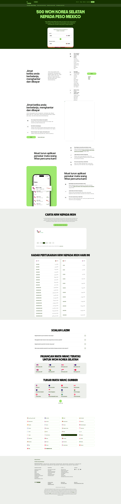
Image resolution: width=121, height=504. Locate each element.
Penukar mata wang (64, 471)
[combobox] (68, 35)
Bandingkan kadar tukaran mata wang (67, 476)
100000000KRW (38, 295)
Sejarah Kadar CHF (69, 464)
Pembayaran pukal (51, 475)
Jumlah (50, 33)
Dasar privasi (63, 482)
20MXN (64, 278)
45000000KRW (38, 287)
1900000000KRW (39, 305)
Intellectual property (51, 484)
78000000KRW (38, 292)
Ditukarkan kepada (52, 41)
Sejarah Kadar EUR (65, 463)
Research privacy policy (64, 470)
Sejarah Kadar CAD (78, 463)
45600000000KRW (39, 315)
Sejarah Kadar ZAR (50, 464)
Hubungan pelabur (37, 474)
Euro (62, 391)
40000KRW (38, 279)
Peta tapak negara (64, 483)
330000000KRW (38, 297)
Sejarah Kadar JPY (72, 463)
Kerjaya (36, 472)
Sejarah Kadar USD (63, 464)
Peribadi (36, 1)
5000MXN (64, 310)
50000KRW (38, 282)
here (50, 493)
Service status (37, 473)
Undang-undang (50, 482)
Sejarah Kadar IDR (75, 464)
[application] (43, 237)
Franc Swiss (38, 396)
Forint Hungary (77, 391)
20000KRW (38, 274)
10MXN (64, 274)
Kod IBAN (62, 474)
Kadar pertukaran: (37, 459)
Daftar (93, 1)
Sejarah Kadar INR (37, 464)
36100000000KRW (39, 313)
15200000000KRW (39, 310)
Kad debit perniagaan (51, 474)
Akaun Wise (49, 470)
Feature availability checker (39, 478)
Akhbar (36, 471)
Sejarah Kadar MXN (59, 463)
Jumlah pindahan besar (51, 472)
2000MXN (64, 305)
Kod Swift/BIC (63, 473)
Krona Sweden (64, 396)
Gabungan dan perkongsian (39, 475)
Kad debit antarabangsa (51, 471)
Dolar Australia (52, 387)
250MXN (64, 292)
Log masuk (88, 1)
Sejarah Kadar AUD (46, 463)
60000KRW (38, 284)
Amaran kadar (63, 475)
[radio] (37, 243)
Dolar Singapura (52, 391)
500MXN (64, 296)
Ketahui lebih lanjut (88, 77)
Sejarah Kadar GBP (53, 463)
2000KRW (37, 266)
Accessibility (36, 477)
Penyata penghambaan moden (79, 483)
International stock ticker (65, 472)
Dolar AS (37, 387)
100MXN (64, 287)
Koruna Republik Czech (53, 396)
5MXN (64, 269)
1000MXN (64, 301)
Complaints (49, 483)
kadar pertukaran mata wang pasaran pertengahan (83, 186)
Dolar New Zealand (40, 391)
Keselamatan (36, 470)
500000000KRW (38, 300)
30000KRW (38, 277)
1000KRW (37, 264)
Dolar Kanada (76, 387)
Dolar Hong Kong (64, 387)
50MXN (64, 283)
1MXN (64, 265)
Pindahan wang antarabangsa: (39, 461)
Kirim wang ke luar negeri (51, 469)
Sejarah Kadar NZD (44, 464)
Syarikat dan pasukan (38, 469)
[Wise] (29, 1)
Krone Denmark (77, 396)
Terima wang (50, 473)
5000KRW (37, 269)
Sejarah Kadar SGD (56, 464)
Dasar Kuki (75, 482)
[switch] (60, 39)
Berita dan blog (63, 469)
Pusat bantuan (37, 476)
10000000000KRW (39, 308)
